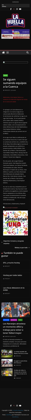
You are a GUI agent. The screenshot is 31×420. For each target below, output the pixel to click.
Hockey (5, 75)
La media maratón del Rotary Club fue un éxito (21, 352)
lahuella (14, 90)
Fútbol (20, 320)
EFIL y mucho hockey (11, 263)
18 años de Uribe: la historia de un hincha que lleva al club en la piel (20, 372)
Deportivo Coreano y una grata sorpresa (13, 242)
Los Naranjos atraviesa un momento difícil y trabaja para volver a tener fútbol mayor (14, 328)
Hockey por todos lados (12, 275)
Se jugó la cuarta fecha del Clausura (20, 362)
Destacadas (6, 320)
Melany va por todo (21, 248)
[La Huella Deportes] (3, 52)
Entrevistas (13, 320)
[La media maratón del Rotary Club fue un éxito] (7, 354)
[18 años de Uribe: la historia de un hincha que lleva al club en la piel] (7, 374)
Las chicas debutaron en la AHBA (13, 289)
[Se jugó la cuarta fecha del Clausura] (7, 363)
